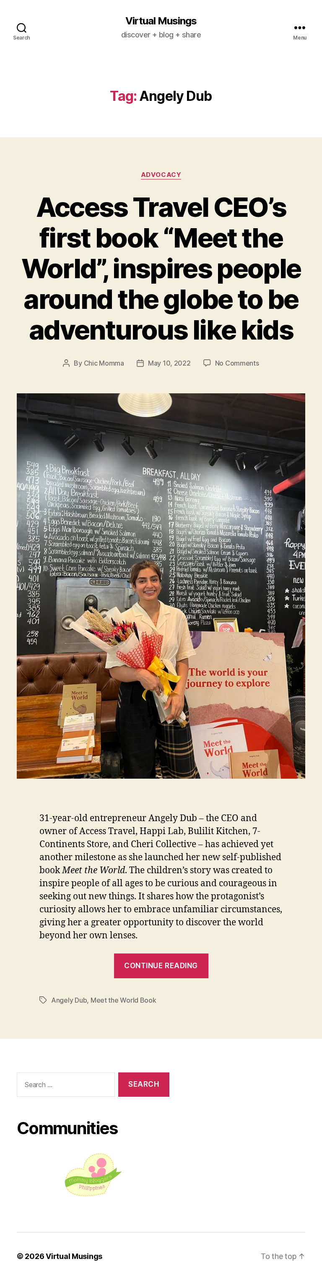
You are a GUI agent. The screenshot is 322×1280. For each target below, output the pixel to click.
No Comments (237, 363)
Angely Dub (69, 1000)
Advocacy (161, 175)
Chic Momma (104, 363)
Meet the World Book (123, 1000)
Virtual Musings (161, 21)
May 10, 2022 (169, 363)
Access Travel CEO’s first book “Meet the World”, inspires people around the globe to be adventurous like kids (161, 268)
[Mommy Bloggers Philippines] (93, 1174)
